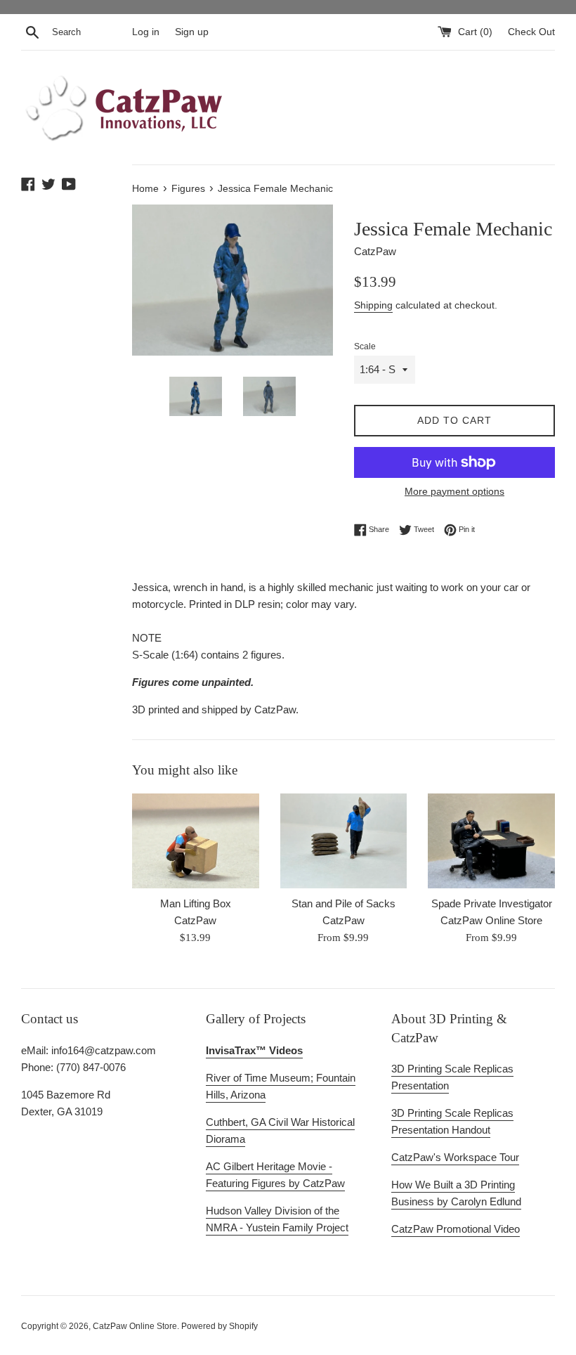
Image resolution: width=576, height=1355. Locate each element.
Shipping (373, 305)
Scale (365, 346)
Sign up (192, 32)
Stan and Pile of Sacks (343, 903)
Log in (145, 32)
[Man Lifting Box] (195, 840)
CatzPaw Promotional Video (455, 1229)
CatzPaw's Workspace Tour (455, 1157)
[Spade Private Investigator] (491, 840)
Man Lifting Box (195, 903)
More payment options (454, 491)
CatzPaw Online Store (135, 1326)
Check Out (531, 32)
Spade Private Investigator (491, 903)
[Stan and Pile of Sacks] (343, 840)
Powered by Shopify (219, 1326)
